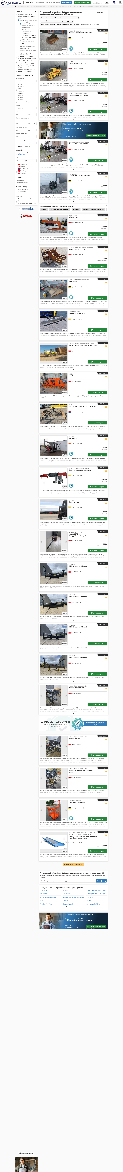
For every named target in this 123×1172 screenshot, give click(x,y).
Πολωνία (23, 173)
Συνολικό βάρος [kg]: (21, 140)
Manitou (21, 86)
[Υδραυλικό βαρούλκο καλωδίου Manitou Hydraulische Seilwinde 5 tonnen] (53, 778)
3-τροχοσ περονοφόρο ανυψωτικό (26, 53)
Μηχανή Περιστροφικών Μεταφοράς (73, 897)
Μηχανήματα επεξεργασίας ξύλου (26, 66)
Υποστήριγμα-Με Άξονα (93, 904)
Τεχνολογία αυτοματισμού (26, 69)
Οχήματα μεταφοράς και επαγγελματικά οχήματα (26, 63)
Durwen (21, 93)
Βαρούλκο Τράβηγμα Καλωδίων (93, 209)
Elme (20, 84)
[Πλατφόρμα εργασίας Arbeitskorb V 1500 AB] (53, 810)
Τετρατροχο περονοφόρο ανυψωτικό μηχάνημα (27, 45)
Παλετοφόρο (25, 48)
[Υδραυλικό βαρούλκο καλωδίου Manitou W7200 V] (53, 746)
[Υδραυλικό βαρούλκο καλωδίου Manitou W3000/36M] (53, 695)
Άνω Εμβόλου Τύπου (46, 904)
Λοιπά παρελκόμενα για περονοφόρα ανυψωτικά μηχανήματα (28, 25)
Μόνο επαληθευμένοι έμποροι (27, 203)
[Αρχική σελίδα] (15, 6)
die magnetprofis (23, 102)
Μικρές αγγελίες (23, 189)
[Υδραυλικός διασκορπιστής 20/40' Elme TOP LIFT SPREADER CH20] (53, 478)
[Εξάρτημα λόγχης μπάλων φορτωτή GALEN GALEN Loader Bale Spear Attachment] (53, 353)
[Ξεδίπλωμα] (73, 57)
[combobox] (26, 160)
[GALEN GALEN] (53, 383)
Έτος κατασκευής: (20, 120)
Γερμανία (23, 164)
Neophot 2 (43, 894)
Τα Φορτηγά (89, 897)
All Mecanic (43, 890)
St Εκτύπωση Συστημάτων (48, 897)
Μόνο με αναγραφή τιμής (23, 118)
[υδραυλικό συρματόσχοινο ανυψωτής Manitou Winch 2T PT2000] (53, 151)
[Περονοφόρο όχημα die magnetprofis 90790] (53, 321)
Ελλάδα (20, 154)
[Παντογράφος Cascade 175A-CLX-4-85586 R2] (53, 183)
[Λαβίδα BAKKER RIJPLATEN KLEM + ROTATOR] (53, 414)
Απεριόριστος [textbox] (22, 161)
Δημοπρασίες (22, 191)
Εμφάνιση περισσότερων (74, 907)
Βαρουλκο (76, 209)
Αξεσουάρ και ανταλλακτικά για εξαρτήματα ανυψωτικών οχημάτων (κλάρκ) (29, 37)
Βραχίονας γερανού (28, 41)
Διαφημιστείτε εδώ (27, 1153)
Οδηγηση (65, 900)
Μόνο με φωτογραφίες (25, 199)
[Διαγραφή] (78, 18)
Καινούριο (20, 180)
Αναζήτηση (67, 3)
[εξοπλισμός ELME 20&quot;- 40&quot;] (53, 573)
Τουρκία (23, 171)
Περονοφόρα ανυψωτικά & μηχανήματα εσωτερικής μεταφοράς (27, 16)
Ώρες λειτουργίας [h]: (21, 127)
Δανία (22, 166)
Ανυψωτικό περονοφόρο (28, 50)
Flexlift (20, 95)
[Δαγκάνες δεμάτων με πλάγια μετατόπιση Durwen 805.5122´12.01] (53, 257)
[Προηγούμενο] (41, 40)
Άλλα (41, 900)
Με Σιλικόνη (66, 894)
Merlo (20, 97)
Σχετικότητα (99, 13)
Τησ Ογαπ (89, 900)
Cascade (21, 91)
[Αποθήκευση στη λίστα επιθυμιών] (106, 33)
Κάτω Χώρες (24, 168)
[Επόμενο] (66, 40)
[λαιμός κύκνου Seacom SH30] (53, 225)
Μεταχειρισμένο (22, 182)
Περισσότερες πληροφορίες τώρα (95, 724)
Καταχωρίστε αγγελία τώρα (96, 136)
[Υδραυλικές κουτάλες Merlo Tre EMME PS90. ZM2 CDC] (53, 40)
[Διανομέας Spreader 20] (53, 446)
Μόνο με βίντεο (22, 201)
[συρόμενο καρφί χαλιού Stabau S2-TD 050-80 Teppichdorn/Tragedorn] (53, 541)
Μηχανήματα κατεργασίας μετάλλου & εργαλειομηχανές (27, 59)
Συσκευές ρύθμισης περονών (27, 32)
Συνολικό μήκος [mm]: (22, 133)
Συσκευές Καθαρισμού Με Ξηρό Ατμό (97, 894)
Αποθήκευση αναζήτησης (74, 864)
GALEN (20, 89)
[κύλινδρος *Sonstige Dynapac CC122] (53, 71)
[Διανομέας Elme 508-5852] (53, 510)
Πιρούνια (25, 29)
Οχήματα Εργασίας (68, 904)
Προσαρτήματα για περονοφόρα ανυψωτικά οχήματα (28, 21)
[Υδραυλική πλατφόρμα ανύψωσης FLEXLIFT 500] (53, 289)
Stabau (20, 100)
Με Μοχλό (66, 890)
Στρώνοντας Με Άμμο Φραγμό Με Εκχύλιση (99, 890)
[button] (120, 2)
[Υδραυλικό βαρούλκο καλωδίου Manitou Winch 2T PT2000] (53, 103)
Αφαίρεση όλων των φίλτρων (90, 24)
